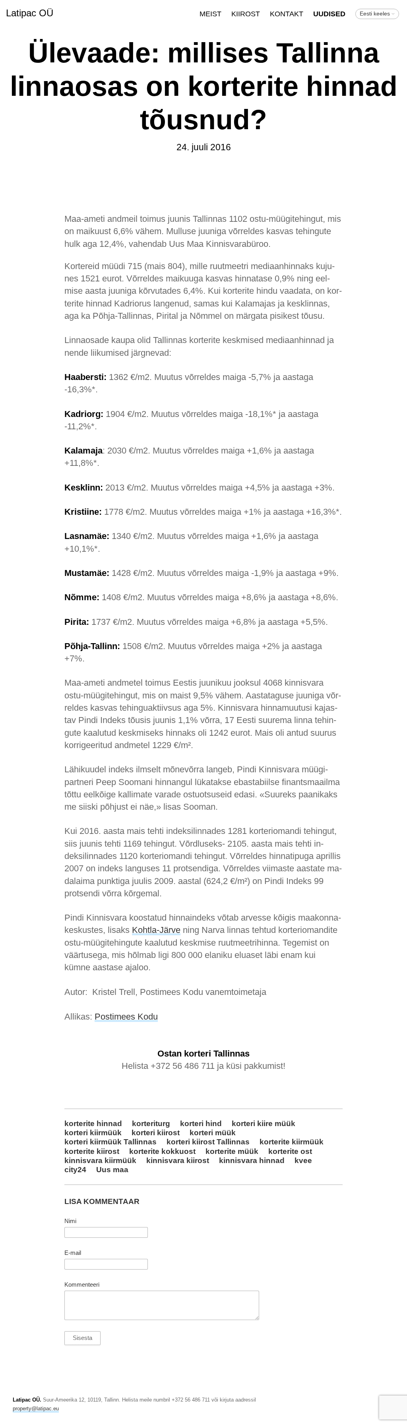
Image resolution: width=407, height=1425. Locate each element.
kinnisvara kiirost (177, 1160)
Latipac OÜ (29, 13)
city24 (75, 1169)
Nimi (70, 1221)
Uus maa (112, 1169)
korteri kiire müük (263, 1123)
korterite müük (231, 1151)
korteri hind (201, 1123)
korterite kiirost (91, 1151)
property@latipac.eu (36, 1408)
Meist (210, 14)
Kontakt (286, 14)
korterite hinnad (93, 1123)
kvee (303, 1160)
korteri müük (213, 1132)
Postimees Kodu (126, 1017)
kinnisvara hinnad (252, 1160)
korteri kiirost (156, 1132)
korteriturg (151, 1123)
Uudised (329, 14)
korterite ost (290, 1151)
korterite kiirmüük (292, 1141)
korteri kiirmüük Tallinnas (110, 1141)
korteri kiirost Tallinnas (208, 1141)
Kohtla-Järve (156, 930)
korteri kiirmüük (93, 1132)
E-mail (72, 1253)
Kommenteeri (81, 1285)
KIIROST (245, 14)
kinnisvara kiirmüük (100, 1160)
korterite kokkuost (162, 1151)
